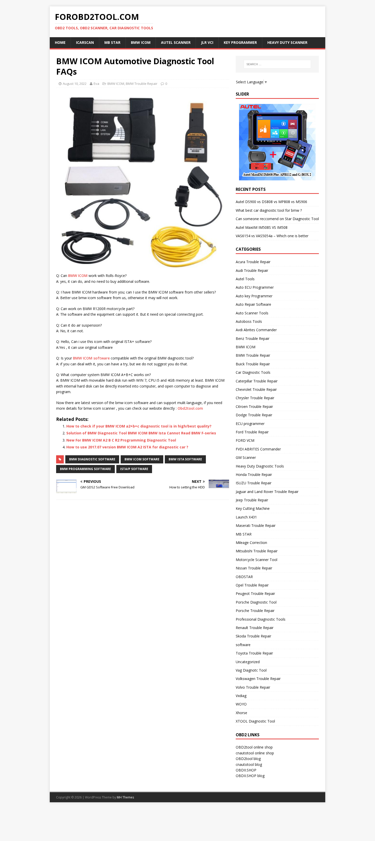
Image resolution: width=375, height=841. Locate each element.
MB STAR (244, 534)
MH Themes (125, 797)
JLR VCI (207, 42)
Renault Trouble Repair (254, 627)
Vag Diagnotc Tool (251, 670)
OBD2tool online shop (254, 747)
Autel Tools (245, 278)
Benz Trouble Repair (252, 338)
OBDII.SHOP (246, 770)
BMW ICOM (141, 42)
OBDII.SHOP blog (250, 775)
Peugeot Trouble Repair (255, 593)
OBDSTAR (244, 576)
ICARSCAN (85, 42)
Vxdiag (241, 695)
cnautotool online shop (255, 753)
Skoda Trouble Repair (253, 636)
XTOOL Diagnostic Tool (255, 721)
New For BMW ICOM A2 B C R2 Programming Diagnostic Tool (121, 440)
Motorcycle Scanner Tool (256, 559)
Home (60, 42)
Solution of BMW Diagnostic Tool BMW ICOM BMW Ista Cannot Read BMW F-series (141, 433)
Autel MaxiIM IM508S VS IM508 (262, 227)
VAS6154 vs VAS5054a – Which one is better (272, 235)
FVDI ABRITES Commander (258, 449)
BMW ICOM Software (141, 459)
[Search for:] (277, 64)
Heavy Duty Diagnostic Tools (260, 466)
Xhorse (241, 712)
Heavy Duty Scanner (287, 42)
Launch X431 (246, 517)
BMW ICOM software (91, 358)
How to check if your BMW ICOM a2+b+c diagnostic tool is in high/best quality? (138, 426)
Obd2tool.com (190, 408)
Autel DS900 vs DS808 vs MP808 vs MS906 (271, 201)
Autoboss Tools (249, 321)
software (243, 644)
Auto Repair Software (253, 304)
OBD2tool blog (248, 758)
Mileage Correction (251, 542)
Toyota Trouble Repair (254, 653)
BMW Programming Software (85, 469)
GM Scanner (246, 457)
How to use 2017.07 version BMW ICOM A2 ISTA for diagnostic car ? (127, 447)
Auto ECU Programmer (255, 287)
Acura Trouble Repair (253, 261)
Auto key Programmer (254, 295)
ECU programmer (250, 423)
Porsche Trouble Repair (255, 610)
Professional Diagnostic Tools (260, 619)
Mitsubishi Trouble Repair (257, 551)
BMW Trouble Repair (141, 83)
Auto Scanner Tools (252, 313)
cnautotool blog (249, 764)
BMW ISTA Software (185, 459)
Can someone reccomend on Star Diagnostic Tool (277, 218)
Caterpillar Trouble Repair (257, 381)
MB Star (112, 42)
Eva (96, 83)
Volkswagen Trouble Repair (258, 678)
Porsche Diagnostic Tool (256, 602)
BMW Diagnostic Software (92, 459)
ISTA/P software (134, 469)
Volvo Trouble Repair (253, 687)
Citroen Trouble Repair (254, 406)
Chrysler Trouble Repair (255, 397)
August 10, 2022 (74, 83)
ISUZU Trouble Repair (253, 482)
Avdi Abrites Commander (256, 329)
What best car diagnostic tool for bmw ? (269, 210)
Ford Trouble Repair (252, 432)
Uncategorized (248, 661)
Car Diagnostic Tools (253, 372)
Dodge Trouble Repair (254, 414)
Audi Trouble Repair (252, 270)
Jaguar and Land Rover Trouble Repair (267, 491)
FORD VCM (245, 440)
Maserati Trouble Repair (256, 525)
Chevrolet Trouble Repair (256, 389)
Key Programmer (240, 42)
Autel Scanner (176, 42)
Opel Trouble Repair (252, 585)
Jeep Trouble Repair (252, 500)
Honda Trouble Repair (254, 474)
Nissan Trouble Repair (254, 568)
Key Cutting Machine (253, 508)
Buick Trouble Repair (253, 364)
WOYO (241, 704)
